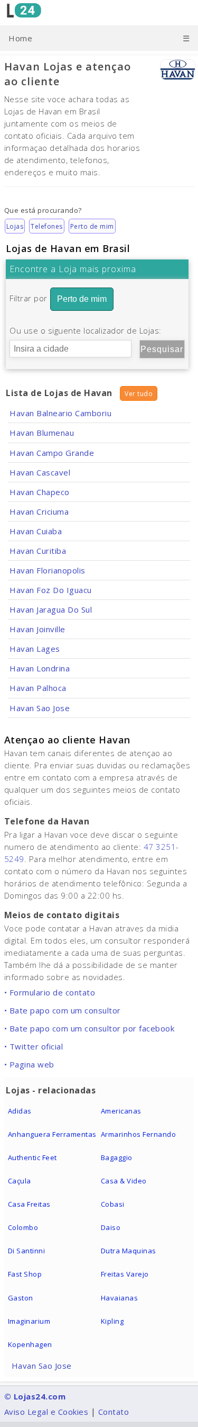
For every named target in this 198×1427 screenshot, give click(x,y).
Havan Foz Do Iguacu (51, 590)
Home (20, 38)
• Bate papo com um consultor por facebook (89, 1028)
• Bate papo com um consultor (62, 1010)
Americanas (121, 1111)
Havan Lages (35, 648)
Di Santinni (26, 1250)
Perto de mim (92, 226)
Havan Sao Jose (40, 708)
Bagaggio (117, 1157)
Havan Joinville (37, 629)
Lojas (15, 226)
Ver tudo (139, 393)
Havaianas (119, 1298)
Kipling (112, 1321)
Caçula (19, 1181)
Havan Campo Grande (52, 452)
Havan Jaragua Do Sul (51, 609)
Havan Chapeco (40, 492)
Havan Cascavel (40, 472)
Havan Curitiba (38, 550)
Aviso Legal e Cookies (46, 1411)
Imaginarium (29, 1321)
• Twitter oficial (33, 1046)
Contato (113, 1411)
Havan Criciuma (39, 511)
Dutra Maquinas (128, 1250)
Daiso (111, 1227)
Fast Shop (25, 1274)
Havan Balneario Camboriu (60, 413)
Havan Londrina (40, 668)
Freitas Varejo (125, 1274)
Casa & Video (124, 1181)
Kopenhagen (30, 1344)
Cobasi (113, 1204)
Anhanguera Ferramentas (52, 1134)
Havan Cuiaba (36, 531)
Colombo (23, 1227)
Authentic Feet (32, 1157)
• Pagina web (29, 1064)
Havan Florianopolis (48, 570)
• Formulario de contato (50, 992)
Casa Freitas (29, 1204)
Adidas (20, 1111)
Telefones (47, 226)
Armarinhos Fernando (138, 1134)
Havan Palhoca (38, 688)
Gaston (20, 1298)
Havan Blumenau (42, 432)
